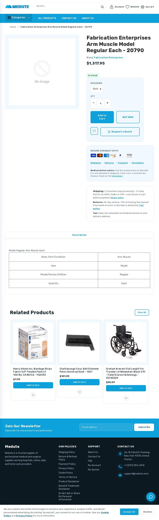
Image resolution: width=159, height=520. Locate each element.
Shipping (96, 163)
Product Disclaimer (69, 481)
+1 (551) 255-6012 (134, 465)
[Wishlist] (94, 131)
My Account (94, 465)
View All (142, 312)
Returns (109, 163)
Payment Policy (67, 464)
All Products (47, 18)
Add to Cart (33, 385)
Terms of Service (68, 477)
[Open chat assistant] (150, 496)
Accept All (129, 512)
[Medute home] (17, 7)
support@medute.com (136, 473)
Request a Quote (121, 131)
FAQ (90, 461)
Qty (93, 96)
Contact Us (69, 18)
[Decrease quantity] (94, 101)
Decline (147, 512)
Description (79, 235)
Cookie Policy (66, 472)
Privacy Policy (66, 468)
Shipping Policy (67, 452)
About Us (88, 18)
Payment (123, 163)
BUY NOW (128, 117)
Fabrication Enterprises (108, 57)
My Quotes (93, 469)
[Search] (102, 7)
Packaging (96, 83)
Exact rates (117, 198)
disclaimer (117, 176)
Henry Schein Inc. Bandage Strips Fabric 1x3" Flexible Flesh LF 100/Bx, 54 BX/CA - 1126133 (32, 372)
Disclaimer (138, 163)
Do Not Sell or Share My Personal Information (69, 496)
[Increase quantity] (107, 101)
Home (13, 27)
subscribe (144, 427)
